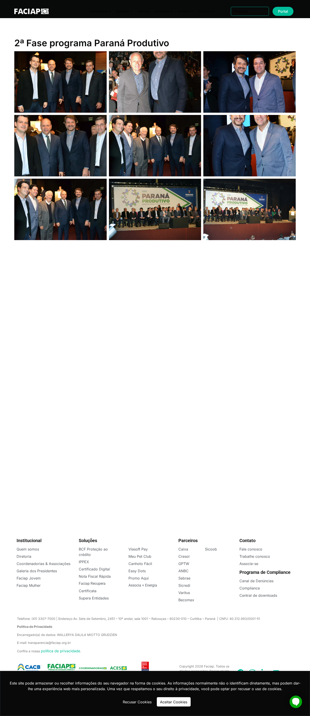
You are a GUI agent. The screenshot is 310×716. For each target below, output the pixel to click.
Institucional (99, 11)
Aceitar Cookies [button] (173, 702)
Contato (204, 11)
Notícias (144, 11)
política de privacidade (60, 651)
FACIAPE (28, 11)
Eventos (184, 11)
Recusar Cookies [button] (137, 702)
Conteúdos (162, 11)
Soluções (122, 11)
